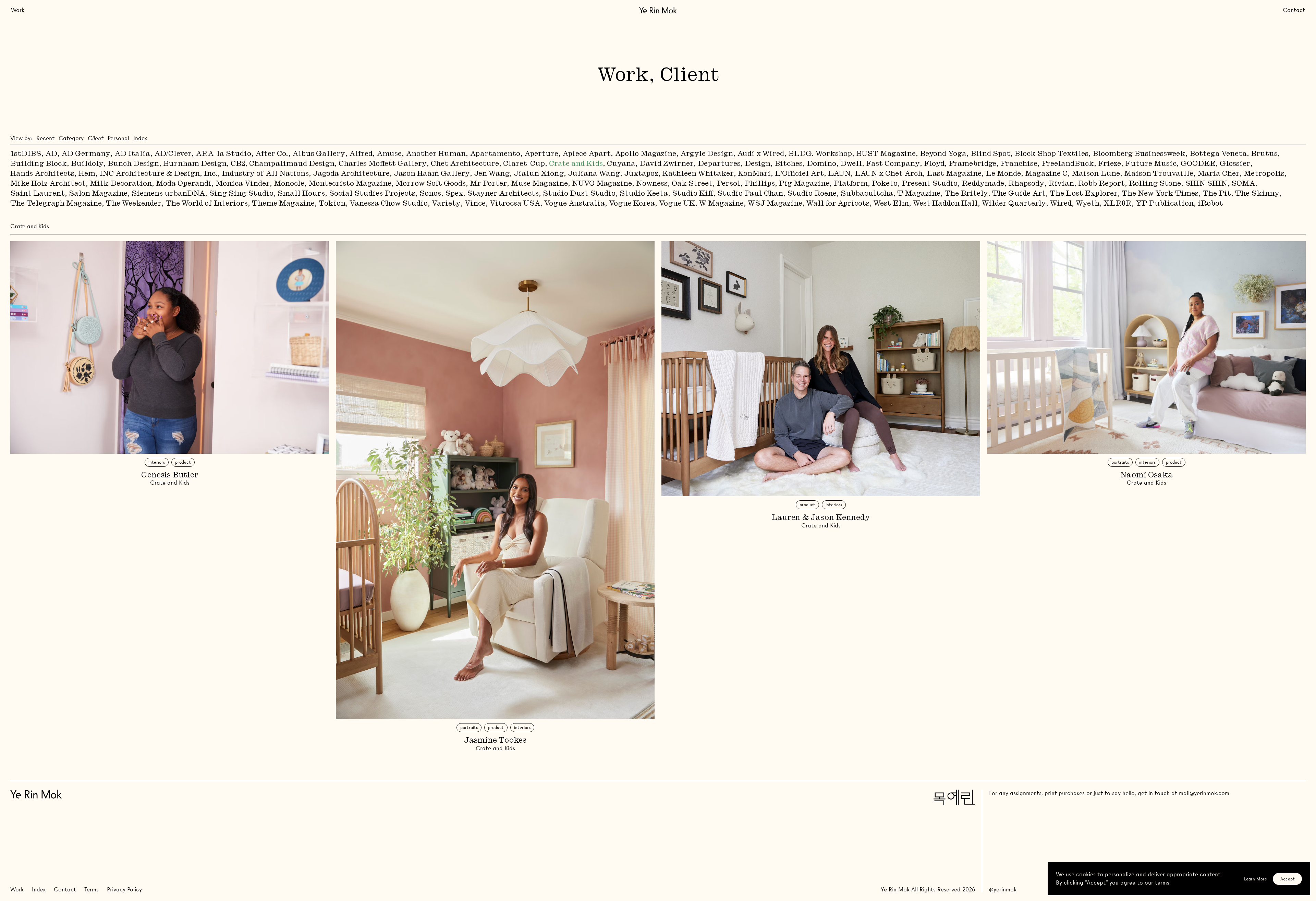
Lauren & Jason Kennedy (820, 518)
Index (140, 138)
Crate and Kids (170, 482)
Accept (1287, 878)
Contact (1294, 10)
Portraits (469, 727)
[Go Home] (658, 10)
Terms (91, 889)
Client (95, 138)
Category (71, 138)
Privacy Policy (124, 889)
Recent (45, 138)
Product (183, 462)
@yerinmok (1002, 889)
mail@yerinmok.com (1204, 793)
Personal (118, 138)
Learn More (1255, 878)
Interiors (156, 462)
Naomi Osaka (1146, 475)
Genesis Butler (169, 475)
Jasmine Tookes (495, 740)
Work (17, 10)
